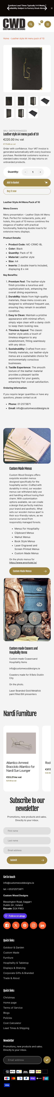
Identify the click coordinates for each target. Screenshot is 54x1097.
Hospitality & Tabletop (16, 962)
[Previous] (8, 8)
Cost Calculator (12, 1022)
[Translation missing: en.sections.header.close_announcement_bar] (51, 8)
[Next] (45, 8)
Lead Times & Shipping (16, 1028)
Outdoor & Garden (13, 947)
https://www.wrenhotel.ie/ (23, 562)
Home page (9, 1002)
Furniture (8, 957)
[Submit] (47, 1060)
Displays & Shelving (14, 967)
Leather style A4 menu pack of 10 (27, 38)
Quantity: (13, 171)
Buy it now (11, 191)
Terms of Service (12, 1007)
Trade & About (11, 978)
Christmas (9, 997)
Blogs (6, 1012)
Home (6, 38)
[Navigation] (47, 24)
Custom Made (11, 952)
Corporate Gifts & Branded (18, 972)
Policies (7, 1017)
